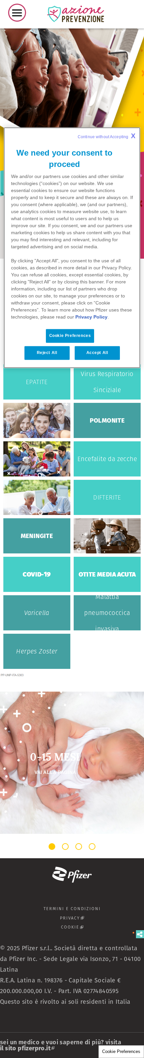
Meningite (37, 535)
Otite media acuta (107, 574)
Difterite (107, 497)
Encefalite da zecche (107, 458)
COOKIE (94, 927)
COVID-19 (37, 574)
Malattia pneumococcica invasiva (107, 612)
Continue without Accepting (106, 136)
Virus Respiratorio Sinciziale (107, 381)
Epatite (37, 381)
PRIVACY (94, 918)
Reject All (47, 353)
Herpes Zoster (36, 651)
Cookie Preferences (121, 1051)
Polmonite (107, 420)
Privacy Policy (91, 317)
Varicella (37, 612)
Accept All (97, 353)
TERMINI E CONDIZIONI (72, 908)
